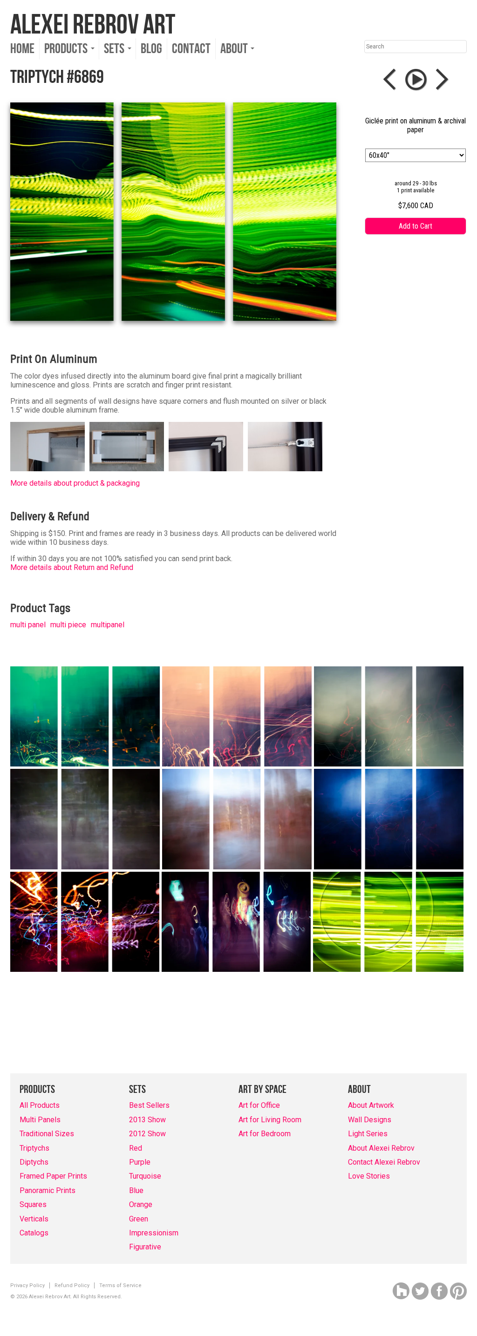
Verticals (34, 1218)
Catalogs (34, 1232)
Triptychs (34, 1148)
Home (22, 49)
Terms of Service (120, 1285)
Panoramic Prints (47, 1190)
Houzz (401, 1291)
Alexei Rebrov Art (92, 25)
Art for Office (259, 1105)
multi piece (68, 624)
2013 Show (147, 1119)
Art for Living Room (269, 1119)
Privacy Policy (27, 1285)
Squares (33, 1204)
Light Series (368, 1133)
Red (135, 1148)
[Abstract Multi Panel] (85, 716)
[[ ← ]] (392, 79)
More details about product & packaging (75, 483)
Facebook (439, 1291)
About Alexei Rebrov (381, 1148)
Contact (191, 49)
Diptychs (34, 1162)
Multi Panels (40, 1119)
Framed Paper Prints (53, 1176)
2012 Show (147, 1133)
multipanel (107, 624)
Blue (136, 1190)
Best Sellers (149, 1105)
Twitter (420, 1291)
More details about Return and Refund (71, 567)
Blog (151, 49)
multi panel (28, 624)
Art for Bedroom (264, 1133)
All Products (40, 1105)
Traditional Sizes (47, 1133)
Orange (140, 1204)
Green (138, 1218)
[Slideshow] (416, 79)
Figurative (145, 1246)
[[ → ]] (440, 79)
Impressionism (153, 1232)
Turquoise (145, 1176)
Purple (139, 1162)
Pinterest (458, 1291)
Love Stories (369, 1176)
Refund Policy (72, 1285)
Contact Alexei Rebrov (384, 1162)
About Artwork (371, 1105)
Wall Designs (369, 1119)
